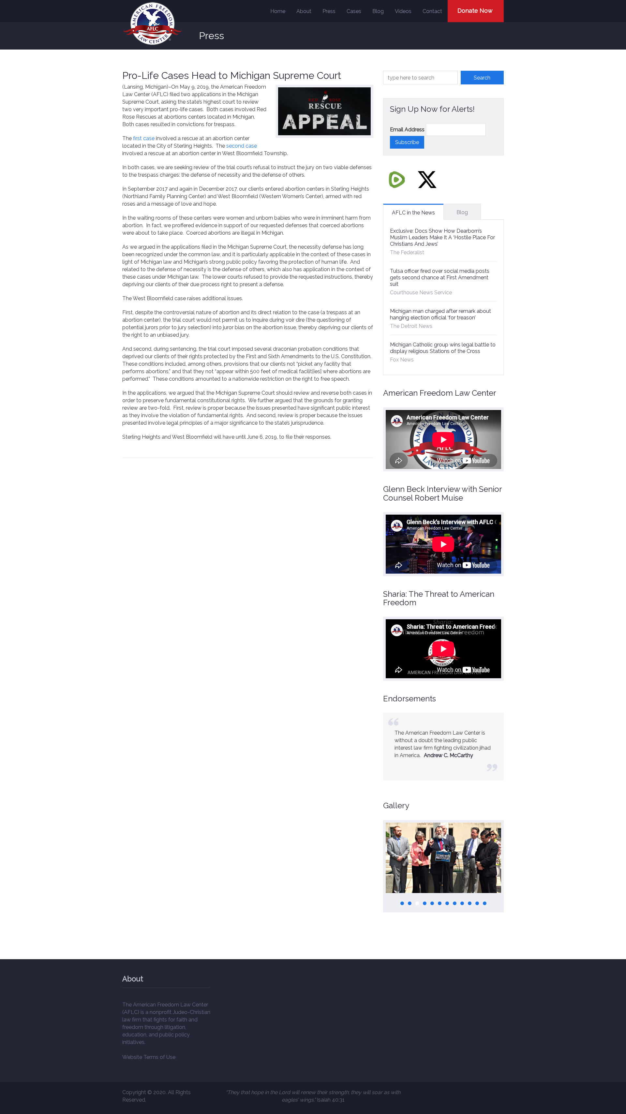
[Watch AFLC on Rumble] (396, 179)
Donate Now (475, 10)
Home (277, 11)
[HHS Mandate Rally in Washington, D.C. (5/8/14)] (443, 858)
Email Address (407, 129)
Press (328, 11)
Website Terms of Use (148, 1057)
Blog (378, 11)
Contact (432, 11)
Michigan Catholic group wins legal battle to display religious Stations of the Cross (443, 348)
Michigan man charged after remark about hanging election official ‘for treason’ (440, 314)
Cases (354, 11)
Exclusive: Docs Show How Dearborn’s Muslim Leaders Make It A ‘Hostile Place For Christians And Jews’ (442, 237)
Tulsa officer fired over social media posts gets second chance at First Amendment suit (439, 277)
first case (144, 138)
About (303, 11)
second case (241, 146)
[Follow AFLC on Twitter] (427, 179)
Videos (403, 11)
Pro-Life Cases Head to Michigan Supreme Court (231, 75)
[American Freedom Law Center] (152, 23)
